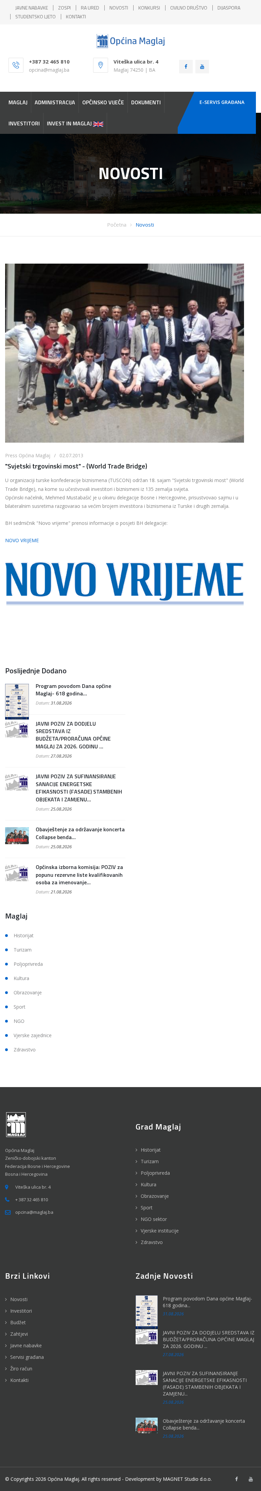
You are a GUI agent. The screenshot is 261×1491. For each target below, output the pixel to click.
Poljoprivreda (28, 964)
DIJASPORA (229, 7)
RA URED (90, 7)
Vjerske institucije (160, 1230)
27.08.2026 (61, 756)
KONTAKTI (76, 16)
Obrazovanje (28, 992)
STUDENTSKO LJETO (35, 16)
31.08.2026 (61, 703)
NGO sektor (154, 1219)
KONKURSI (149, 7)
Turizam (23, 949)
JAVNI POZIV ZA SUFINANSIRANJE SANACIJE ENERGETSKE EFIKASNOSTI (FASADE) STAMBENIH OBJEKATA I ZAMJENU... (79, 787)
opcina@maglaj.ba (49, 70)
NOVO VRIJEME (22, 540)
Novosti (145, 224)
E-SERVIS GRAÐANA (221, 102)
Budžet (18, 1322)
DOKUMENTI (146, 102)
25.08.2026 (61, 809)
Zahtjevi (19, 1334)
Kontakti (19, 1380)
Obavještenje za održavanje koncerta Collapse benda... (80, 833)
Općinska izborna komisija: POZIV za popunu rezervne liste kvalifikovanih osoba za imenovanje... (79, 874)
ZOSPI (64, 7)
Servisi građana (27, 1357)
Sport (19, 1007)
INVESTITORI (24, 123)
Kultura (21, 978)
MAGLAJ (18, 102)
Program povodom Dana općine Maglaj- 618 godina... (73, 689)
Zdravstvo (25, 1049)
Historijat (24, 935)
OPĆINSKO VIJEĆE (103, 102)
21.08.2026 (61, 892)
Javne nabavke (26, 1345)
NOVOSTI (118, 7)
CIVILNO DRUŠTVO (188, 7)
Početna (116, 224)
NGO (19, 1021)
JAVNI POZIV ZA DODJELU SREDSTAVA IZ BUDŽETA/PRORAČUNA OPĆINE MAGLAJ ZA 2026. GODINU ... (73, 735)
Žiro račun (21, 1368)
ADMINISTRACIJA (55, 102)
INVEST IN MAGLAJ (70, 123)
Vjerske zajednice (33, 1035)
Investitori (21, 1311)
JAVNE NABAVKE (31, 7)
